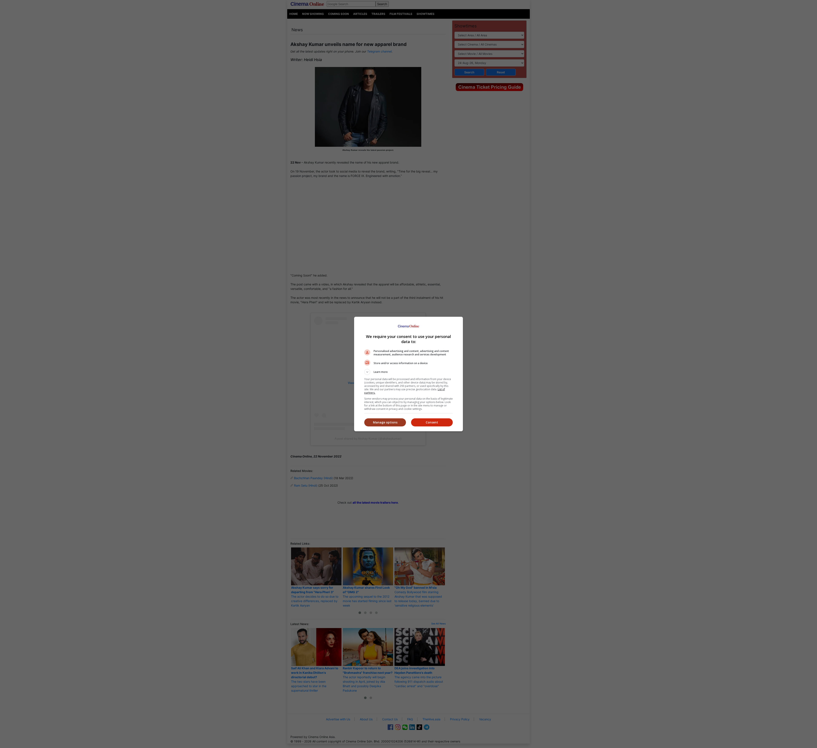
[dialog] (408, 374)
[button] (408, 372)
